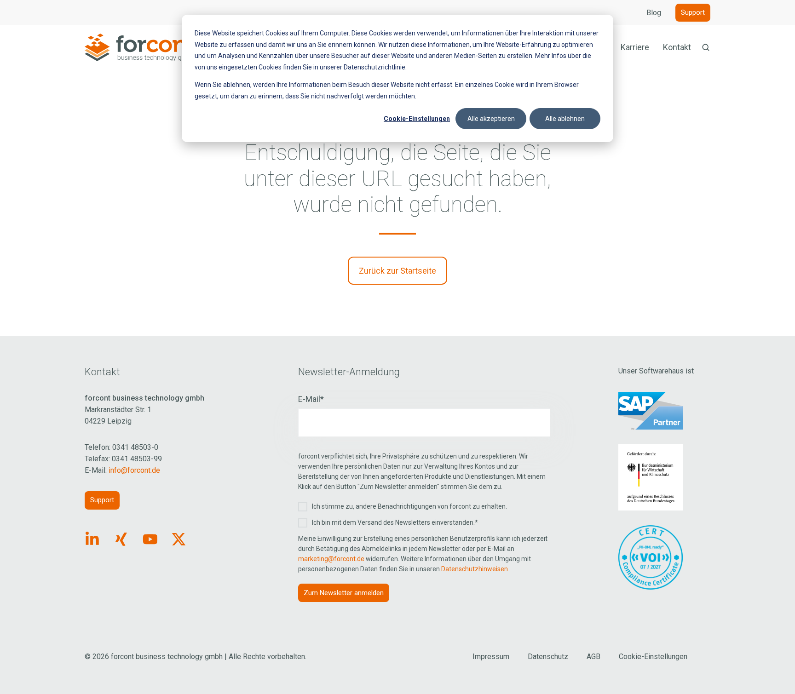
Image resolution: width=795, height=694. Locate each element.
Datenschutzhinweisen (474, 569)
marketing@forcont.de (331, 558)
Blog (653, 12)
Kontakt (677, 47)
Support (693, 12)
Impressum (490, 656)
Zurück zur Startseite (397, 270)
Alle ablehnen (565, 118)
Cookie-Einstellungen (417, 118)
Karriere (635, 47)
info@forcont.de (134, 470)
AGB (593, 656)
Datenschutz (548, 656)
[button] (705, 47)
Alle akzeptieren (491, 118)
